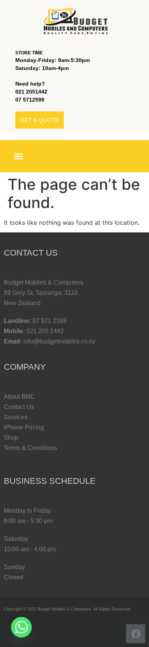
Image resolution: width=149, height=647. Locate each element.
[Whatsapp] (21, 627)
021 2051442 (31, 92)
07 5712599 (29, 100)
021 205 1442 (45, 331)
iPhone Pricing (24, 427)
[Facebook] (135, 633)
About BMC (19, 396)
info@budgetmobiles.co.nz (59, 341)
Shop (11, 437)
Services (16, 417)
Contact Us (19, 407)
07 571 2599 (49, 321)
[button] (18, 156)
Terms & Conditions (30, 448)
